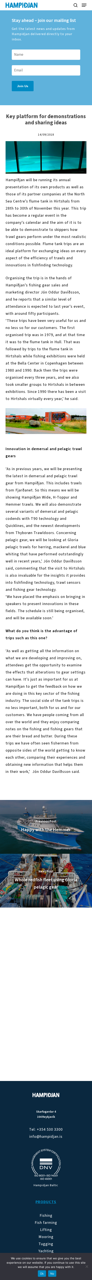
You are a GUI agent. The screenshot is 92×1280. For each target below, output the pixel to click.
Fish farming (46, 1222)
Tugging (46, 1244)
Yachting (46, 1251)
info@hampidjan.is (45, 1136)
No (52, 1273)
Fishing (46, 1215)
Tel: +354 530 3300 (46, 1129)
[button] (84, 5)
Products (46, 1202)
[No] (87, 1266)
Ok (42, 1273)
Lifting (46, 1229)
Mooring (46, 1237)
